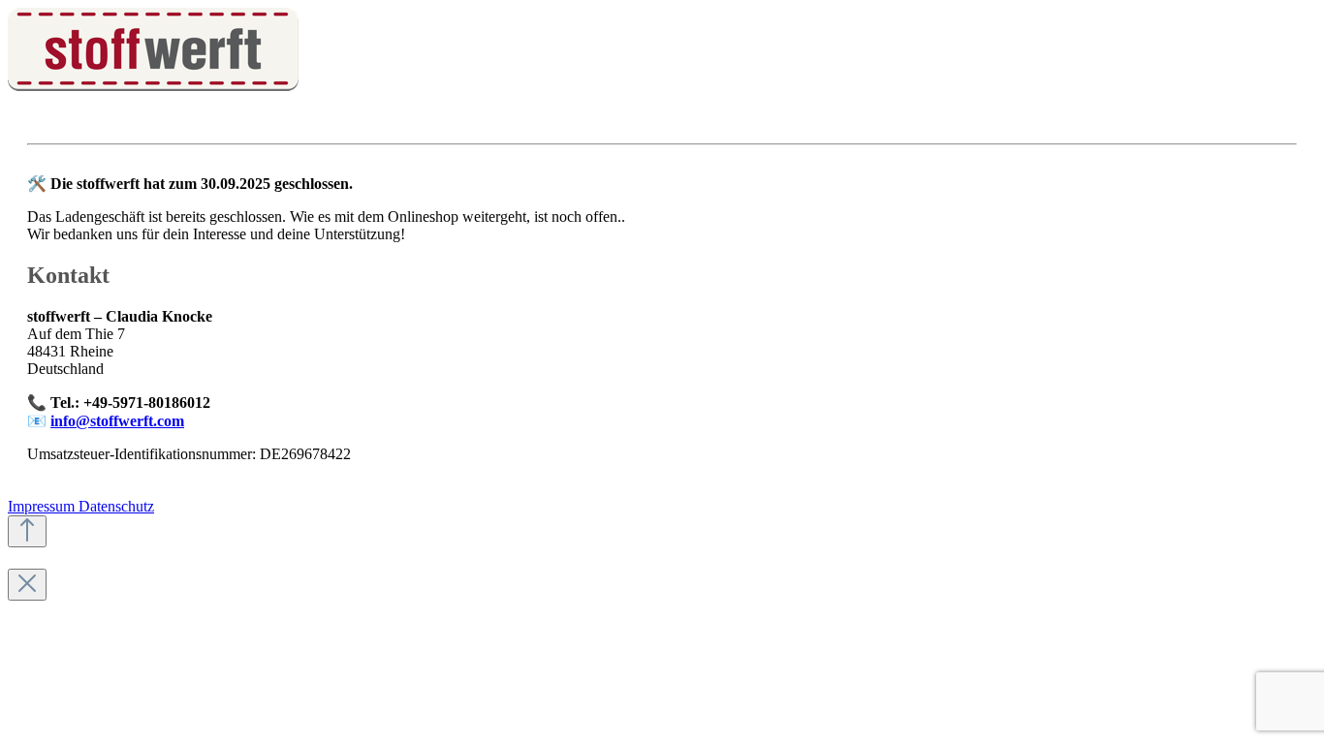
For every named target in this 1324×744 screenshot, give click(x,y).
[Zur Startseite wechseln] (153, 86)
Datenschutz (116, 506)
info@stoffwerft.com (117, 421)
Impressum (43, 506)
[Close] (27, 585)
